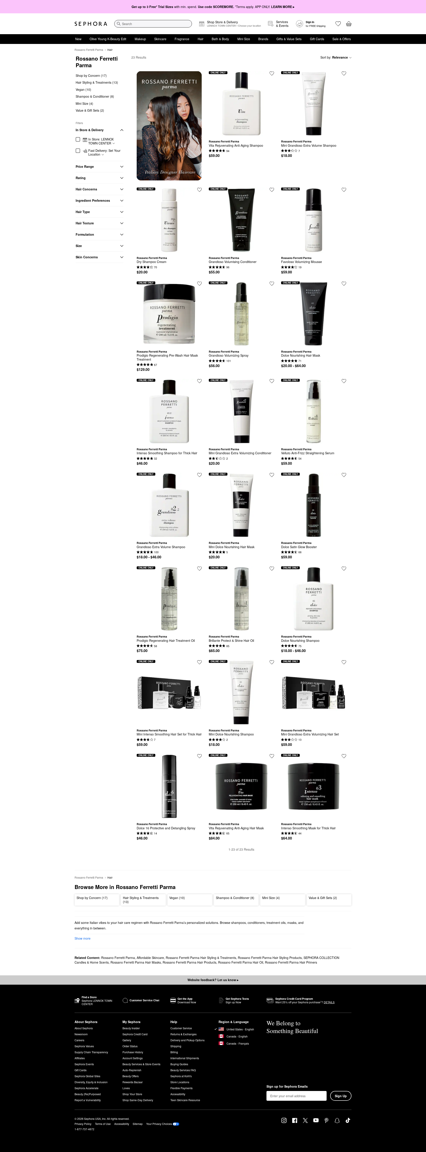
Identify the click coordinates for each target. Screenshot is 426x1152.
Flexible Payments (181, 1088)
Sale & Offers (341, 39)
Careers (79, 1040)
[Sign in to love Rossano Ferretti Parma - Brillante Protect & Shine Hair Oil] (272, 569)
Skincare (160, 39)
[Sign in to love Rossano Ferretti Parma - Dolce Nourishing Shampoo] (344, 569)
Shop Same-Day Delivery (137, 1100)
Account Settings (132, 1058)
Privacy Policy (83, 1124)
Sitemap (138, 1124)
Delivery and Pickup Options (187, 1040)
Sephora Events (84, 1064)
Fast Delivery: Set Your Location (104, 152)
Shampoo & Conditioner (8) (95, 96)
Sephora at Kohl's (181, 1076)
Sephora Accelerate (87, 1088)
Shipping (175, 1046)
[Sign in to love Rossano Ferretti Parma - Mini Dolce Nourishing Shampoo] (272, 662)
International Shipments (184, 1058)
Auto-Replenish (131, 1070)
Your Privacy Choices (159, 1124)
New (78, 39)
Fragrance (182, 39)
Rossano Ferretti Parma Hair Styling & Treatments (201, 957)
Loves (126, 1088)
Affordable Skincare (150, 957)
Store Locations (179, 1082)
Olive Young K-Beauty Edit (108, 39)
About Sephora (84, 1028)
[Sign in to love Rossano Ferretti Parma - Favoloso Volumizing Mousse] (344, 190)
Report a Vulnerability (88, 1100)
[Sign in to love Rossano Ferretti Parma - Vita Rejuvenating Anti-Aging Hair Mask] (272, 756)
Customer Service (181, 1028)
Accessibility (177, 1094)
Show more (83, 938)
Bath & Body (220, 39)
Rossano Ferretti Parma (89, 49)
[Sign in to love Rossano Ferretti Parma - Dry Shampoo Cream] (199, 190)
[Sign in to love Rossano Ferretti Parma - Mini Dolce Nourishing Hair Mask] (272, 475)
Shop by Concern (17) (91, 75)
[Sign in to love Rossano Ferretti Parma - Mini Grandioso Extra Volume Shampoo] (344, 73)
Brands (263, 39)
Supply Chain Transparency (91, 1052)
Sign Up (341, 1096)
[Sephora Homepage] (91, 24)
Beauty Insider (131, 1028)
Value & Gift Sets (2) (90, 110)
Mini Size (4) (84, 103)
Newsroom (81, 1034)
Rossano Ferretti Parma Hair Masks (135, 962)
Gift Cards (317, 39)
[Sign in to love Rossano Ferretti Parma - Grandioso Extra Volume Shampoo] (199, 475)
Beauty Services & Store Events (141, 1064)
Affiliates (80, 1058)
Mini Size (243, 39)
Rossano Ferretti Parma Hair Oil (240, 962)
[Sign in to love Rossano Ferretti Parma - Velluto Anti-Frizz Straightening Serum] (344, 381)
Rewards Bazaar (132, 1082)
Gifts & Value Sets (289, 39)
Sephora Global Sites (87, 1076)
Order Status (130, 1046)
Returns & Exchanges (183, 1034)
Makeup (140, 39)
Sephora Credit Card (135, 1034)
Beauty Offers (130, 1076)
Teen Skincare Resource (185, 1100)
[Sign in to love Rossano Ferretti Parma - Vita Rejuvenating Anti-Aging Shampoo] (272, 73)
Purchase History (132, 1052)
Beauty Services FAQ (183, 1070)
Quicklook (241, 133)
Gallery (126, 1040)
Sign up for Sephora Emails (287, 1087)
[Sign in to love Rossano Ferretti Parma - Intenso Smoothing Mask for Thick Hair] (344, 756)
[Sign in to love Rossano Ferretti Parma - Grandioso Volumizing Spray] (272, 284)
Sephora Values (84, 1046)
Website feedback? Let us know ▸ (213, 980)
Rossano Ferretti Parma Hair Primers (291, 962)
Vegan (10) (83, 89)
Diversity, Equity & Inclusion (91, 1082)
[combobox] (153, 24)
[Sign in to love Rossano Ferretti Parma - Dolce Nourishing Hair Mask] (344, 284)
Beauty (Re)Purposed (88, 1094)
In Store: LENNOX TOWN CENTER (101, 141)
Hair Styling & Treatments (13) (97, 82)
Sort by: (334, 57)
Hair (200, 39)
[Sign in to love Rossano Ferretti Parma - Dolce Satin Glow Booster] (344, 475)
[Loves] (338, 24)
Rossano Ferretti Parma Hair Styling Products (270, 957)
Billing (174, 1052)
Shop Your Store (132, 1094)
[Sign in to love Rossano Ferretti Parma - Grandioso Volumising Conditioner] (272, 190)
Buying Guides (179, 1064)
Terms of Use (103, 1124)
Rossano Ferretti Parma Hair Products (189, 962)
